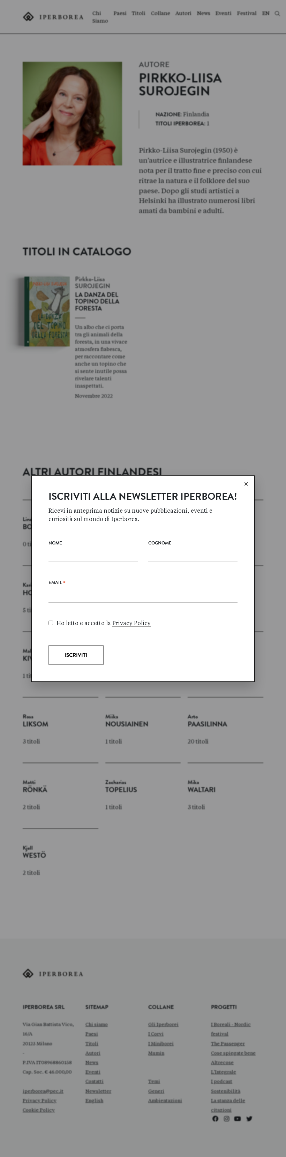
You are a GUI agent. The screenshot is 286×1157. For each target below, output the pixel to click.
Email (57, 584)
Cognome (160, 543)
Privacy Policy (131, 623)
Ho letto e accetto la (104, 623)
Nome (55, 543)
